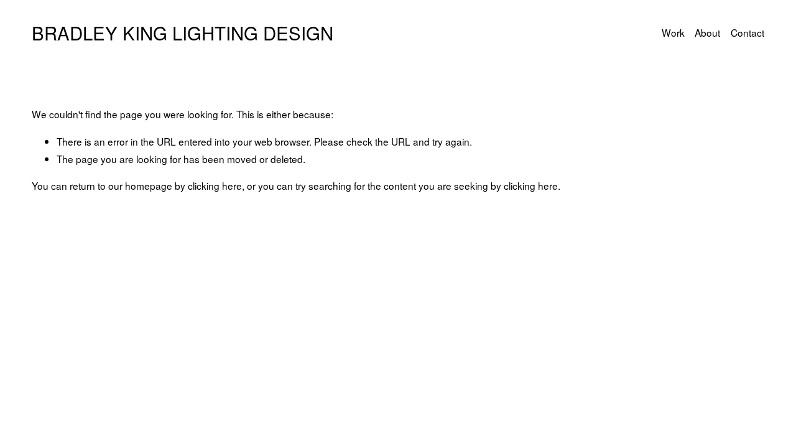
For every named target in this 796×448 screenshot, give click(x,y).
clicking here (215, 185)
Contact (747, 32)
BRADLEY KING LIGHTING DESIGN (182, 32)
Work (673, 32)
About (707, 32)
